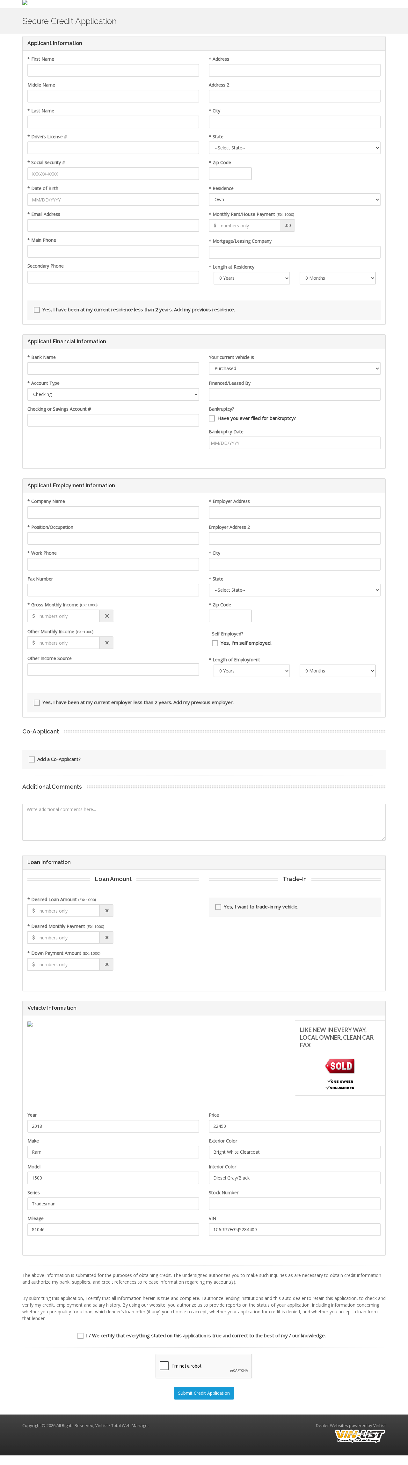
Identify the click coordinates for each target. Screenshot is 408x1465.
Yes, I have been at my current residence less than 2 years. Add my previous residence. (138, 309)
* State (216, 136)
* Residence (221, 188)
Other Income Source (49, 658)
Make (33, 1141)
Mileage (35, 1218)
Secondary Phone (45, 266)
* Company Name (46, 501)
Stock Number (223, 1192)
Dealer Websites (332, 1425)
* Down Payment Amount (63, 953)
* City (214, 111)
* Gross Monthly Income (62, 605)
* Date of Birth (42, 188)
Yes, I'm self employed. (246, 643)
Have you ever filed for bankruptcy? (256, 418)
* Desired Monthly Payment (65, 926)
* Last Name (40, 111)
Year (32, 1115)
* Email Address (43, 214)
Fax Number (40, 579)
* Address (219, 59)
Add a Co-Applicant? (59, 759)
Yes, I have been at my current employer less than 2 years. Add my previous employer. (138, 702)
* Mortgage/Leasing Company (240, 241)
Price (214, 1115)
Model (33, 1167)
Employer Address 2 (229, 527)
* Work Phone (42, 553)
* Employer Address (229, 501)
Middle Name (41, 85)
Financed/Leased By (230, 383)
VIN (212, 1218)
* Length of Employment (234, 660)
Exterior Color (223, 1141)
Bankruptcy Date (226, 432)
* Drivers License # (47, 136)
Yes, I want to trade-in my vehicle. (261, 906)
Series (33, 1192)
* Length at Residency (231, 267)
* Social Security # (46, 162)
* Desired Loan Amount (61, 899)
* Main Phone (41, 240)
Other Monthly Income (60, 631)
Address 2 (219, 85)
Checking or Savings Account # (59, 409)
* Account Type (43, 383)
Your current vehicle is (231, 357)
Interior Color (222, 1167)
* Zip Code (220, 162)
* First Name (40, 59)
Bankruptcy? (221, 409)
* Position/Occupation (50, 527)
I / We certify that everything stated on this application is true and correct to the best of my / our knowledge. (206, 1335)
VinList (379, 1425)
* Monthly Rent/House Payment (251, 214)
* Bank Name (41, 357)
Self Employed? (227, 634)
